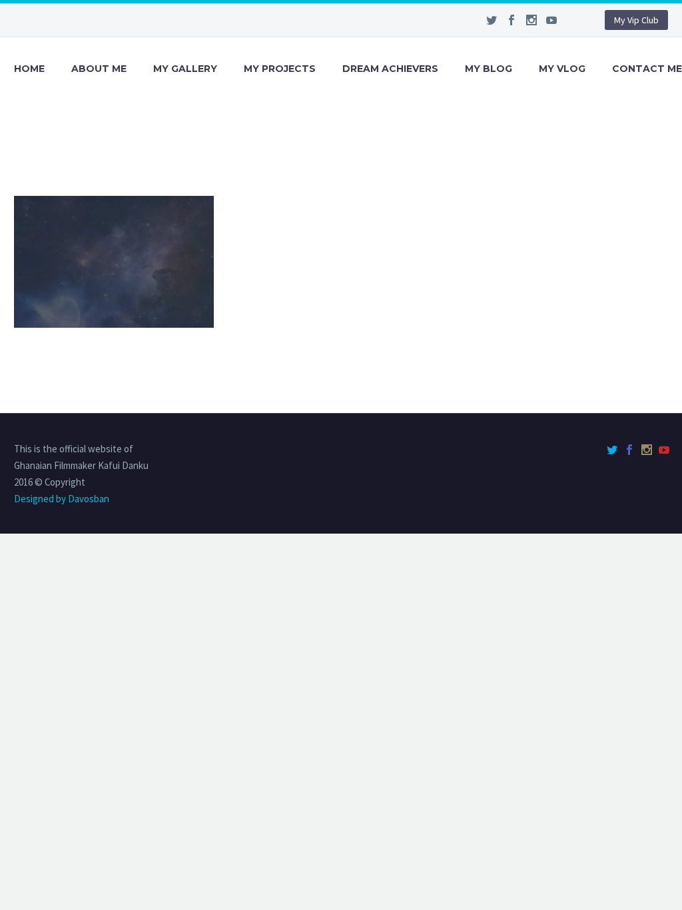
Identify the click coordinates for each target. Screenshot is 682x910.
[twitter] (492, 20)
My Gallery (185, 69)
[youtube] (551, 20)
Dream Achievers (390, 69)
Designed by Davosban (61, 498)
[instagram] (531, 20)
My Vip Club (636, 20)
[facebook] (511, 20)
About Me (99, 69)
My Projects (280, 69)
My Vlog (562, 69)
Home (29, 69)
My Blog (488, 69)
